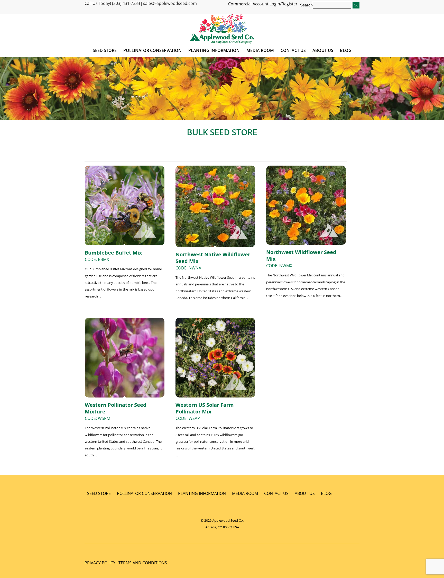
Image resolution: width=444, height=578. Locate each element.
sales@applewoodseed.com (170, 3)
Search (306, 5)
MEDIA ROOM (245, 493)
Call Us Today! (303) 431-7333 (112, 3)
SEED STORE (99, 493)
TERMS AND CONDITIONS (142, 563)
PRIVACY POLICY (100, 563)
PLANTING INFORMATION (202, 493)
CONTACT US (276, 493)
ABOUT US (305, 493)
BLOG (326, 493)
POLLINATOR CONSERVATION (144, 493)
